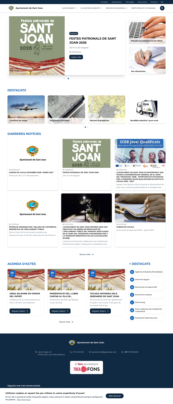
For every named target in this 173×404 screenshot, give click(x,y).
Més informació (24, 399)
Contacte (104, 2)
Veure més (86, 254)
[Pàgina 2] (87, 127)
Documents (142, 2)
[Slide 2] (68, 78)
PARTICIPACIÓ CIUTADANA (143, 8)
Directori (154, 2)
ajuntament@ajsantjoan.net (104, 352)
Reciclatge (130, 2)
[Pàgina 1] (85, 127)
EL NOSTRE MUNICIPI (91, 8)
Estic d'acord (115, 396)
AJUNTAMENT (69, 8)
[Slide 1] (64, 78)
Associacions (117, 2)
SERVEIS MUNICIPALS (117, 8)
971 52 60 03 (78, 352)
